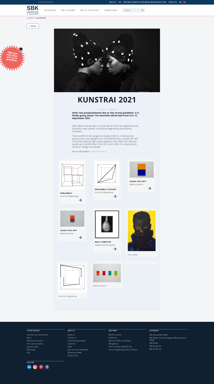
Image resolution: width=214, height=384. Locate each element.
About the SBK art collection (119, 341)
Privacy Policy (73, 355)
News (70, 346)
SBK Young (31, 349)
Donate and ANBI (74, 352)
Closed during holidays (77, 341)
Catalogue (50, 10)
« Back (32, 26)
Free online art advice (46, 2)
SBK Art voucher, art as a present (12, 56)
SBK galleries (113, 344)
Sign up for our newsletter (78, 349)
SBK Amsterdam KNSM (158, 335)
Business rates (32, 346)
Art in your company (35, 344)
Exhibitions (111, 10)
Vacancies (72, 344)
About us (112, 2)
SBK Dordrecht (155, 346)
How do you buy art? (35, 341)
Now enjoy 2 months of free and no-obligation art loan (145, 2)
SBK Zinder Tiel (155, 349)
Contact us (172, 2)
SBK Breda (153, 343)
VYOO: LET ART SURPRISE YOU (120, 346)
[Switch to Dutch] (180, 2)
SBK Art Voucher (114, 335)
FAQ (119, 2)
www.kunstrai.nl (98, 151)
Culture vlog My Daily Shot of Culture (122, 349)
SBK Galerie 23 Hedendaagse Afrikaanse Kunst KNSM (167, 339)
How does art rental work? (37, 335)
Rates (29, 338)
